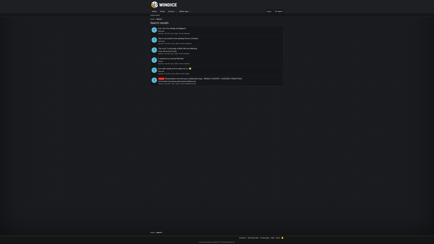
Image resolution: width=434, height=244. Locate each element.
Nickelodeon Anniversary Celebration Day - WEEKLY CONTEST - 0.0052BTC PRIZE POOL (200, 78)
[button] (176, 11)
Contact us (242, 238)
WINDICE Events (190, 84)
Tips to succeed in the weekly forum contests (178, 38)
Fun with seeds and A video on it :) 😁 (174, 68)
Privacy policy (264, 238)
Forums (171, 11)
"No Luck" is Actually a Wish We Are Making (177, 48)
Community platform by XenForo (217, 242)
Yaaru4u (161, 33)
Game (154, 11)
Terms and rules (253, 238)
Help (272, 238)
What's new (183, 11)
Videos (187, 74)
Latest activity (155, 15)
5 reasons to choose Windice (171, 58)
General (186, 33)
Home (162, 11)
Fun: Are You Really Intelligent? (172, 28)
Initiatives (188, 43)
